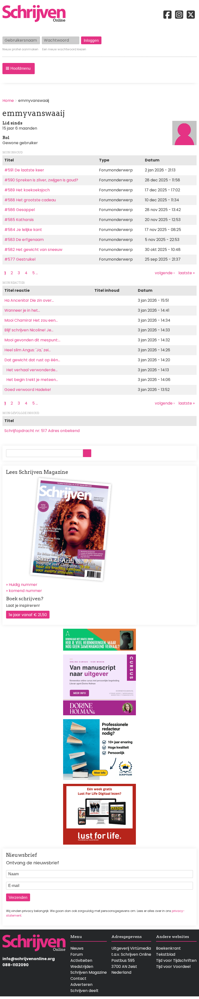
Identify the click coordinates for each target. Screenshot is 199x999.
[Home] (35, 14)
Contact (78, 978)
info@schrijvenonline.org (28, 959)
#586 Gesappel (19, 209)
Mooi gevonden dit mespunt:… (32, 340)
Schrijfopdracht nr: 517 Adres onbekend (42, 430)
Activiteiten (81, 960)
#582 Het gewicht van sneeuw (33, 249)
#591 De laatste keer (24, 170)
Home (8, 100)
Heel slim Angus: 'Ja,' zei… (27, 350)
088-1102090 (15, 965)
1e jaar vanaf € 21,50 (28, 615)
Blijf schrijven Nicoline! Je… (28, 330)
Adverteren (81, 984)
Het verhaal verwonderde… (31, 370)
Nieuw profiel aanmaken (20, 49)
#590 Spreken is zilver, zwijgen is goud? (41, 180)
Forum (76, 954)
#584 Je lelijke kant (23, 229)
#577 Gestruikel (19, 259)
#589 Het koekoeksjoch (27, 190)
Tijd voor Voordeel (173, 966)
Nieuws (76, 948)
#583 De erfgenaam (24, 239)
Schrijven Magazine (88, 972)
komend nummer (25, 590)
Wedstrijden (81, 966)
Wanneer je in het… (22, 310)
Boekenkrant (168, 948)
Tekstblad (165, 954)
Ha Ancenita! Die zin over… (29, 300)
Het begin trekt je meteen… (31, 379)
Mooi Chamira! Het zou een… (31, 320)
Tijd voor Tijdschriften (176, 960)
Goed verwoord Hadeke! (28, 389)
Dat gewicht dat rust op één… (32, 360)
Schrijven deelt (84, 990)
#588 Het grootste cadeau (30, 200)
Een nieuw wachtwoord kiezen (64, 49)
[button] (18, 68)
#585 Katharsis (19, 219)
